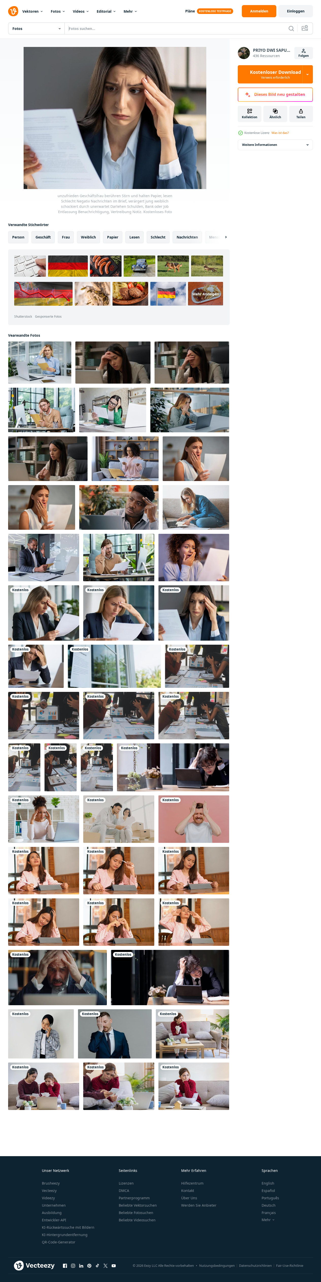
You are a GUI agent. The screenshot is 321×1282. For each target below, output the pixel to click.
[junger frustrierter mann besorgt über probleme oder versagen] (193, 819)
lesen (134, 237)
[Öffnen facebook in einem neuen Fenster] (65, 1265)
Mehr (128, 11)
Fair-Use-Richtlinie (289, 1265)
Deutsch (269, 1205)
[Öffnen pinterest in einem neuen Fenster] (89, 1265)
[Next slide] (221, 237)
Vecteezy (49, 1190)
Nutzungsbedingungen (217, 1265)
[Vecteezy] (13, 11)
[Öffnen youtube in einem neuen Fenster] (114, 1265)
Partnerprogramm (134, 1197)
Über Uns (189, 1197)
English (268, 1183)
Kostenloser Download (275, 74)
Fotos (56, 11)
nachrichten (187, 237)
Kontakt (187, 1190)
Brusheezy (51, 1183)
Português (270, 1197)
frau (66, 237)
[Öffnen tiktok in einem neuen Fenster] (97, 1265)
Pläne (190, 11)
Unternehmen (54, 1205)
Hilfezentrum (192, 1183)
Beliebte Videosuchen (137, 1220)
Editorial (104, 11)
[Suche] (291, 28)
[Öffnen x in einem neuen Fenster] (106, 1265)
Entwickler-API (54, 1220)
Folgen (303, 56)
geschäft (43, 237)
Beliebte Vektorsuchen (138, 1205)
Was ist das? (280, 133)
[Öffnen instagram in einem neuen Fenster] (73, 1265)
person (18, 237)
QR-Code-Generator (58, 1242)
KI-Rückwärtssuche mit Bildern (68, 1227)
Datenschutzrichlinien (255, 1265)
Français (269, 1212)
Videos (79, 11)
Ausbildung (52, 1212)
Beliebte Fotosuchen (136, 1212)
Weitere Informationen (259, 145)
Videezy (48, 1197)
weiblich (88, 237)
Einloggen (296, 11)
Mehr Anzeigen (205, 293)
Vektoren (30, 11)
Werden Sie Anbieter (198, 1205)
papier (112, 237)
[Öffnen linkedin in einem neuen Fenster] (81, 1265)
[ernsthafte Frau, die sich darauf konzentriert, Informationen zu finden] (196, 507)
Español (268, 1190)
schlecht (158, 237)
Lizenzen (126, 1183)
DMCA (124, 1190)
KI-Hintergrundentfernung (65, 1234)
